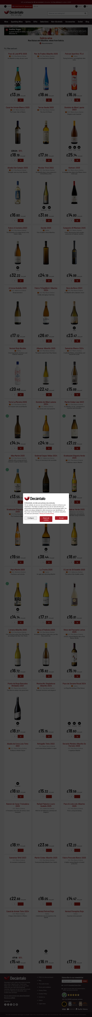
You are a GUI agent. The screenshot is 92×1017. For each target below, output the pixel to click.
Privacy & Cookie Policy (46, 513)
